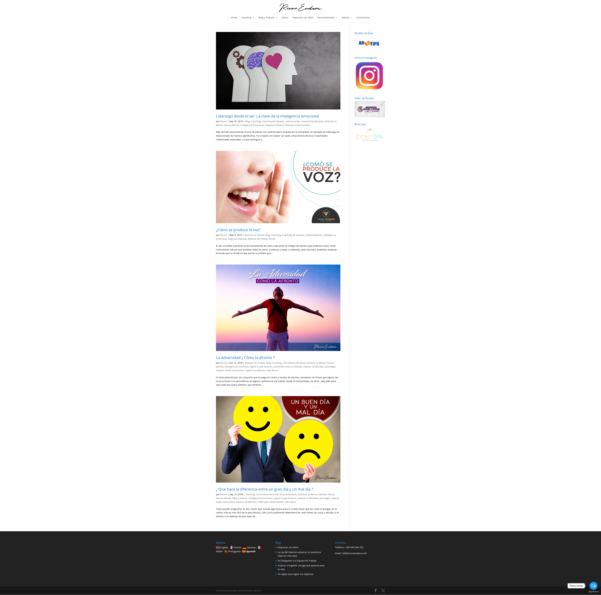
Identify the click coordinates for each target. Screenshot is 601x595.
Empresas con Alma (302, 17)
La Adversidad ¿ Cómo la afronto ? (245, 357)
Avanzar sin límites (255, 362)
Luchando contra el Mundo (288, 366)
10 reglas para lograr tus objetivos (295, 574)
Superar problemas (255, 370)
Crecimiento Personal (312, 121)
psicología (330, 366)
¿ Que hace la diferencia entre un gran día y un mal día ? (264, 489)
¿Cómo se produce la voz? (238, 229)
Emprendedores (314, 235)
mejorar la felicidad (313, 366)
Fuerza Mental (231, 125)
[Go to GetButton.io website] (593, 592)
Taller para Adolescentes (271, 501)
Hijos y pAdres (239, 498)
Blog (247, 121)
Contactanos (363, 17)
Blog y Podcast (266, 17)
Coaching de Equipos (273, 121)
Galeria (345, 17)
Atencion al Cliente (254, 235)
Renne (223, 121)
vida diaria (272, 370)
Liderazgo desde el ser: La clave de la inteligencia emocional (267, 116)
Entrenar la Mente (316, 362)
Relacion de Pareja (257, 238)
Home (234, 17)
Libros (285, 17)
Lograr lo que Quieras (260, 366)
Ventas (272, 238)
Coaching (246, 17)
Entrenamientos (325, 17)
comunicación (292, 121)
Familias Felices (326, 494)
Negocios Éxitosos (274, 125)
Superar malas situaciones (230, 370)
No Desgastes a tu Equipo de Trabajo (297, 560)
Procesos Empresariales (297, 125)
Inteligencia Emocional (252, 125)
